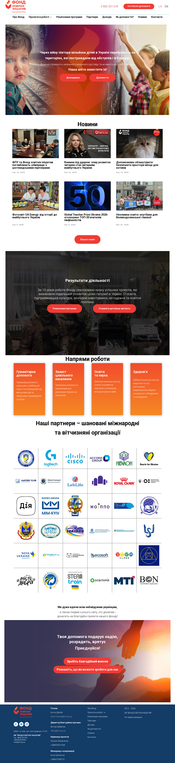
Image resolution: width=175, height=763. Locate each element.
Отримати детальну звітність (114, 308)
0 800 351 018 (109, 6)
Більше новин (87, 239)
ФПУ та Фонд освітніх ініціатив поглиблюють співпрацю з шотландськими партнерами (32, 165)
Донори (106, 17)
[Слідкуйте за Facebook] (16, 724)
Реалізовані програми (69, 17)
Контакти (156, 17)
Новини (142, 17)
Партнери (92, 17)
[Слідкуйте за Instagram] (27, 724)
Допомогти (102, 77)
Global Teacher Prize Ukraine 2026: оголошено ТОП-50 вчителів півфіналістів (86, 217)
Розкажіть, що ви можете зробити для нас (87, 669)
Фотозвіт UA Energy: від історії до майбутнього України (34, 216)
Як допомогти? (125, 17)
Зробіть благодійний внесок (87, 661)
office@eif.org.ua (58, 731)
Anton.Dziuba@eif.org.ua (61, 716)
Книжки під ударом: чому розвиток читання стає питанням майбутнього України (87, 165)
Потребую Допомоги (139, 6)
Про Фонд (18, 17)
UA (160, 6)
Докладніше (73, 77)
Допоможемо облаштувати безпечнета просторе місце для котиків (137, 165)
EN (166, 6)
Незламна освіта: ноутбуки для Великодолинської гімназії (137, 216)
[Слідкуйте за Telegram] (21, 724)
